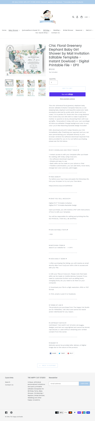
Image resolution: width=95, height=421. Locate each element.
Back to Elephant (49, 365)
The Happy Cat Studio (16, 416)
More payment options (67, 99)
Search (7, 382)
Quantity (52, 79)
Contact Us (9, 385)
